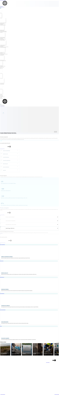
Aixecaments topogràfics (5, 338)
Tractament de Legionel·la (5, 305)
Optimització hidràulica (5, 289)
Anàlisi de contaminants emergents (7, 256)
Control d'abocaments (4, 321)
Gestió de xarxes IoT (4, 272)
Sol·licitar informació (3, 394)
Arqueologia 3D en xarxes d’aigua (11, 224)
